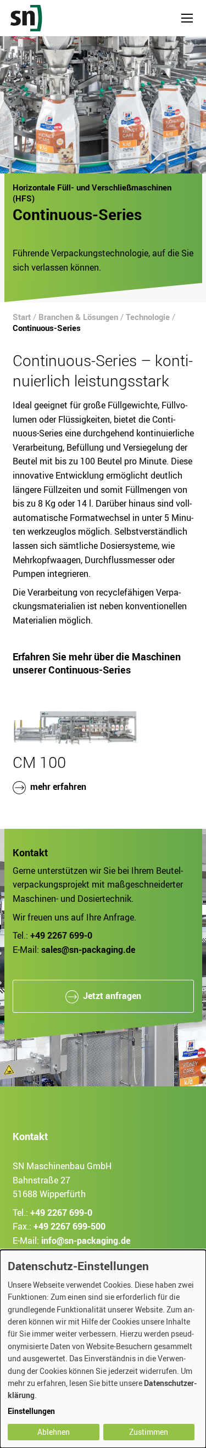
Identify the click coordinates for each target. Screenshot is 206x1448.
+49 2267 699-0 (61, 1212)
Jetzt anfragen (112, 996)
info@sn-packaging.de (85, 1240)
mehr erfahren (58, 787)
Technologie (148, 316)
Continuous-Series (47, 327)
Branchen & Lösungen (78, 316)
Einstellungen (31, 1411)
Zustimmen (148, 1432)
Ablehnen (53, 1432)
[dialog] (103, 1349)
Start (22, 316)
